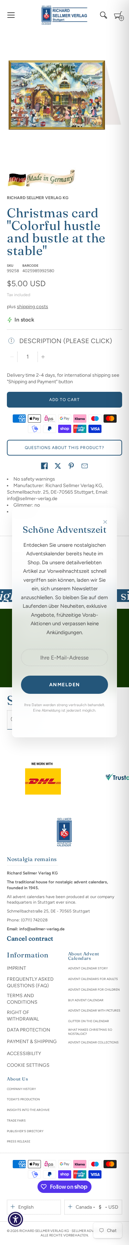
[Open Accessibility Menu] (15, 1219)
